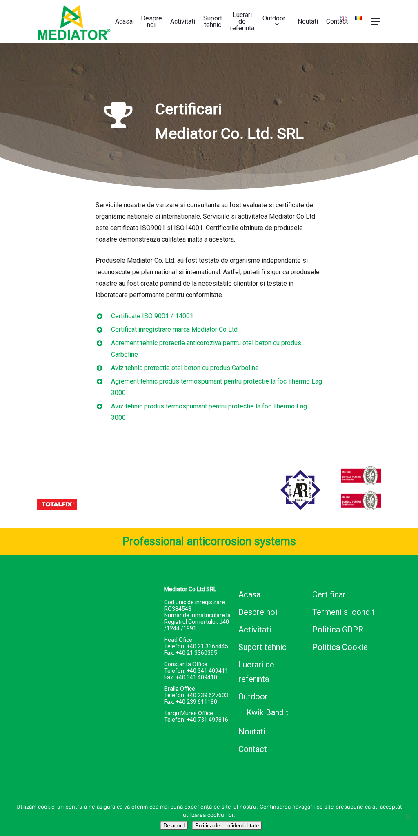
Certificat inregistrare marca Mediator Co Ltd (174, 329)
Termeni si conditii (345, 612)
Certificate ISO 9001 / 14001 (152, 316)
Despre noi (257, 612)
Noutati (251, 731)
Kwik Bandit (268, 712)
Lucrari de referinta (256, 672)
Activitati (254, 629)
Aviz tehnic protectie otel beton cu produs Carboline (185, 368)
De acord (174, 826)
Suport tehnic (262, 647)
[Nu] (408, 816)
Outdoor (253, 696)
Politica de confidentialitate (227, 826)
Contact (252, 749)
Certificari (330, 594)
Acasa (249, 594)
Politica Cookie (340, 647)
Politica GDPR (337, 629)
